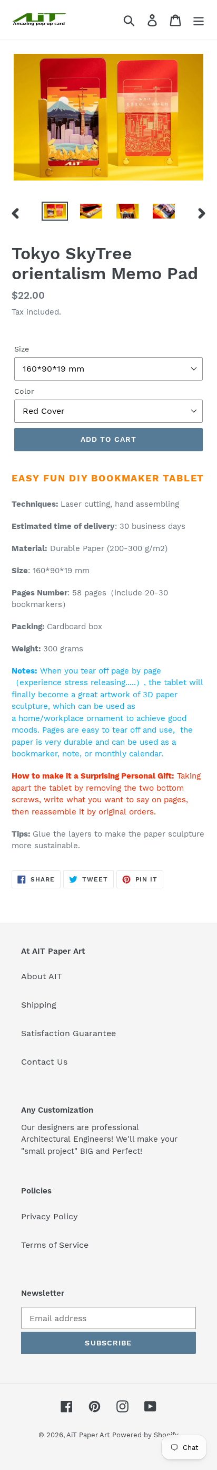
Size (21, 349)
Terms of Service (54, 1245)
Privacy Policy (49, 1216)
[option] (55, 213)
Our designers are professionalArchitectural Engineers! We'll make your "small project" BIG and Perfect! (99, 1139)
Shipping (38, 1005)
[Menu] (198, 20)
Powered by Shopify (145, 1435)
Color (24, 391)
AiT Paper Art (88, 1435)
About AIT (41, 976)
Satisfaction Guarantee (68, 1033)
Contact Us (44, 1062)
